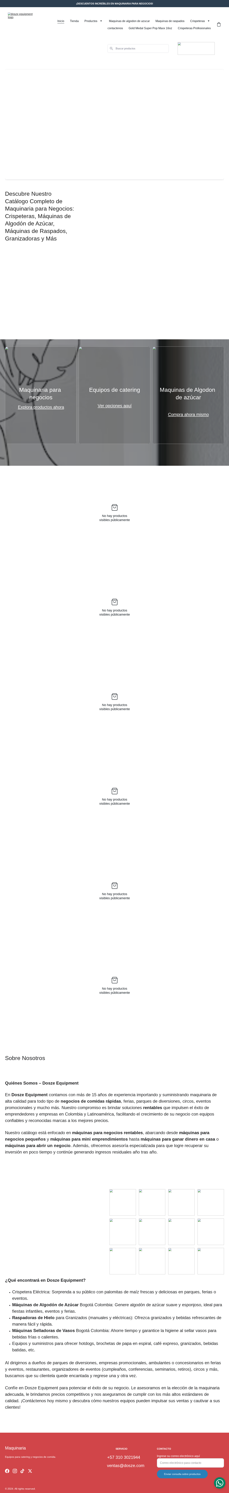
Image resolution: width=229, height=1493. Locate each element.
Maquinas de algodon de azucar (129, 21)
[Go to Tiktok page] (22, 1471)
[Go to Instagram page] (15, 1471)
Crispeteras (197, 21)
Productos (90, 21)
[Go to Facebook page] (7, 1471)
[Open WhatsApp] (219, 1483)
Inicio (60, 21)
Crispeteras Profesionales (194, 28)
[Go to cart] (218, 24)
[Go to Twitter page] (30, 1471)
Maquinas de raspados (169, 21)
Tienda (74, 21)
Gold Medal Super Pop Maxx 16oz (150, 28)
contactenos (115, 28)
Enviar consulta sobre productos (182, 1474)
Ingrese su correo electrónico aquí (178, 1456)
